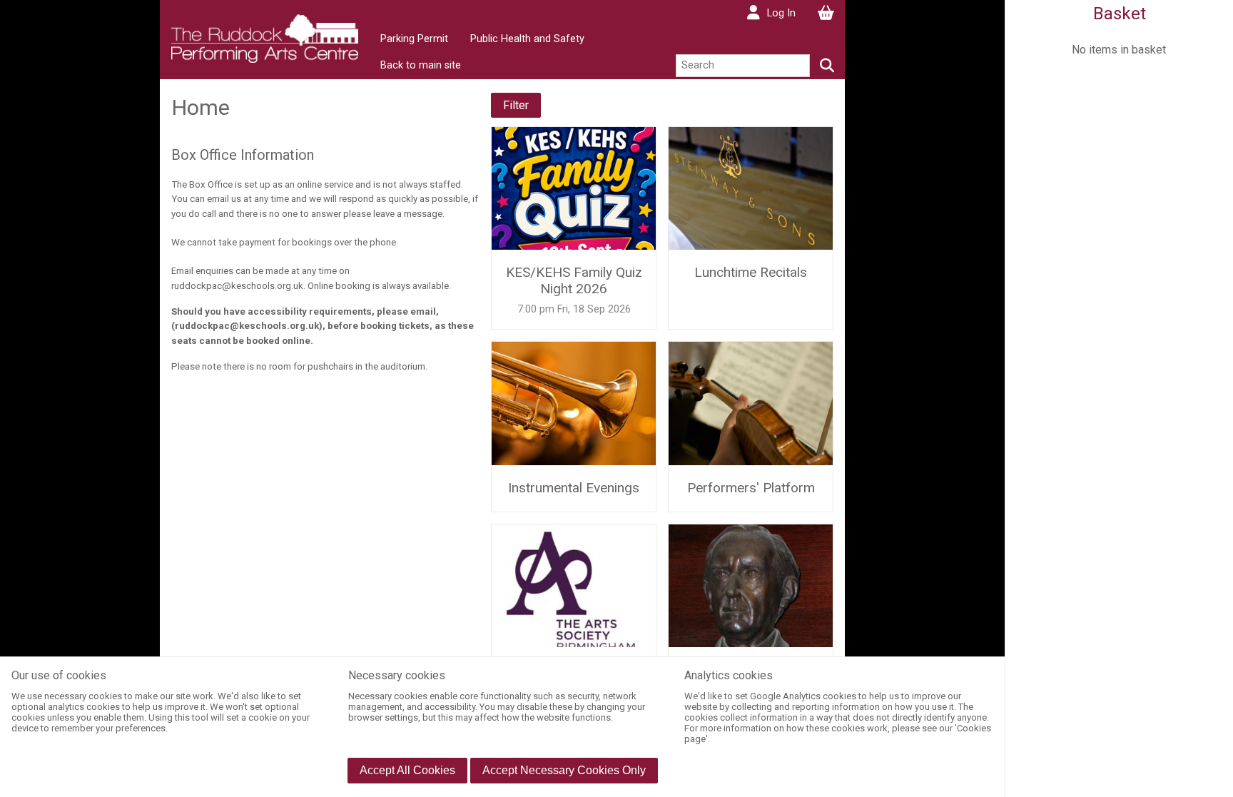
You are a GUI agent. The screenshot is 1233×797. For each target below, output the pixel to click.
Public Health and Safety (527, 39)
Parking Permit (414, 39)
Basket (1119, 14)
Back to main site (420, 65)
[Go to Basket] (825, 13)
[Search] (828, 65)
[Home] (265, 37)
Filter (516, 105)
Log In (781, 13)
